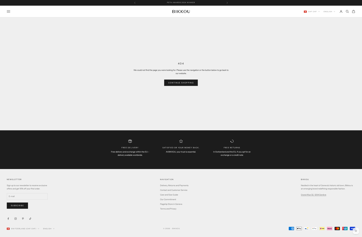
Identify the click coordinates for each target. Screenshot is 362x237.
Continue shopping (181, 83)
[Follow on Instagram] (15, 218)
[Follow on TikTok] (30, 218)
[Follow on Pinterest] (22, 218)
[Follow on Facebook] (8, 218)
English (328, 12)
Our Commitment (168, 199)
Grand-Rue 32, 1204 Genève (313, 194)
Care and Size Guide (169, 194)
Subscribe (17, 205)
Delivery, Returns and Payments (174, 185)
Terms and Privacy (168, 208)
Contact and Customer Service (173, 190)
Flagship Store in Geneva (171, 204)
